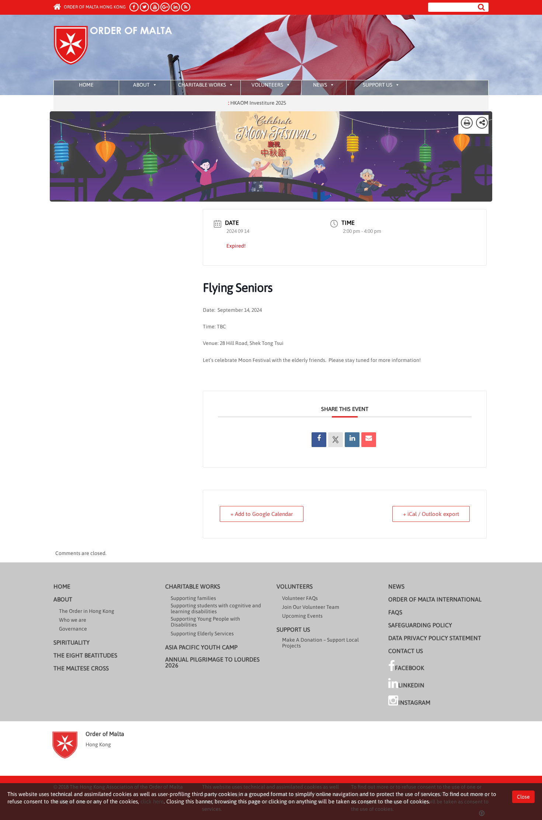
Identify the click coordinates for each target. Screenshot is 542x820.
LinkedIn (411, 685)
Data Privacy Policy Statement (434, 638)
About (141, 85)
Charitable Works (202, 85)
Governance (73, 629)
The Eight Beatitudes (85, 655)
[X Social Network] (335, 439)
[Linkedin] (352, 439)
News (320, 85)
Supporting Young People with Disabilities (205, 622)
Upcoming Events (302, 616)
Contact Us (405, 651)
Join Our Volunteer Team (310, 607)
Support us (377, 85)
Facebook (409, 667)
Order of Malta (122, 48)
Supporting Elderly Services (202, 633)
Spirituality (71, 642)
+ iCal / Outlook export (431, 514)
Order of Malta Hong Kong (94, 7)
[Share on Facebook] (319, 439)
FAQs (395, 612)
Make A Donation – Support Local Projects (320, 643)
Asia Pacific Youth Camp (201, 647)
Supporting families (193, 598)
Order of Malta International (435, 599)
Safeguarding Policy (420, 625)
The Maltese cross (81, 668)
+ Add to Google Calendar (261, 514)
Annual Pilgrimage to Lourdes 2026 (212, 662)
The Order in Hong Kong (86, 611)
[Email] (368, 439)
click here (152, 801)
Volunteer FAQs (300, 598)
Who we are (72, 620)
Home (86, 85)
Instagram (414, 702)
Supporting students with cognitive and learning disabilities (216, 608)
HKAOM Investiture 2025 (237, 103)
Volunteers (267, 85)
